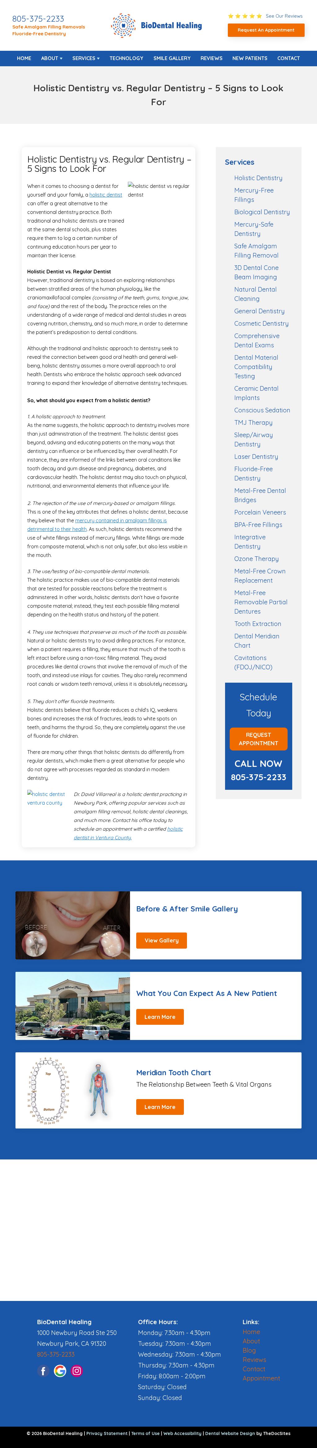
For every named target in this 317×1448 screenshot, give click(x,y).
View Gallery (162, 940)
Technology (126, 58)
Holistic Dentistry (258, 178)
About (49, 58)
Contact (288, 58)
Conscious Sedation (262, 410)
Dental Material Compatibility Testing (256, 367)
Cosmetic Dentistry (261, 323)
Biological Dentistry (262, 212)
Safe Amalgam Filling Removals (48, 27)
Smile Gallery (172, 58)
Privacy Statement (107, 1433)
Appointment (261, 1378)
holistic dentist (105, 195)
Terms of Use (145, 1433)
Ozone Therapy (256, 559)
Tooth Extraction (257, 624)
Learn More (160, 1016)
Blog (249, 1350)
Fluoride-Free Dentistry (39, 34)
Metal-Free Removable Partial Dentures (261, 602)
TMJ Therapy (253, 422)
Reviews (212, 58)
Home (24, 58)
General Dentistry (259, 311)
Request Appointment (258, 739)
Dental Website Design (230, 1433)
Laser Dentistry (256, 456)
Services (83, 58)
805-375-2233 (38, 18)
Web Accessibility (182, 1433)
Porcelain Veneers (260, 512)
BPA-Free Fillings (258, 524)
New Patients (249, 58)
